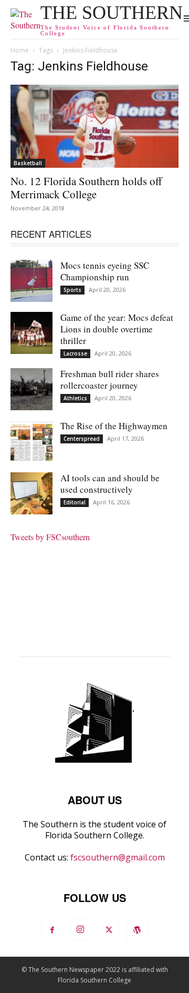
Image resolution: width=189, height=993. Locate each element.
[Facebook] (51, 930)
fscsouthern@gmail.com (117, 857)
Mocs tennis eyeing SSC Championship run (104, 271)
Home (19, 50)
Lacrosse (75, 353)
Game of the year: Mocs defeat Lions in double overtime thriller (116, 329)
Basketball (28, 163)
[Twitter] (108, 930)
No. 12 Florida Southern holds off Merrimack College (86, 187)
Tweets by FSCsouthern (50, 536)
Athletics (75, 398)
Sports (72, 289)
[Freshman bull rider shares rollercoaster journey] (31, 389)
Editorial (75, 502)
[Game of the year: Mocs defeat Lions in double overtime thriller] (31, 333)
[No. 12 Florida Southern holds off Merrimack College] (94, 126)
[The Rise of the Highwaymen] (31, 441)
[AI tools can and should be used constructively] (31, 493)
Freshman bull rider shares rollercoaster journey (109, 379)
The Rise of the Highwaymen (113, 426)
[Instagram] (80, 929)
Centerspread (82, 438)
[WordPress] (137, 930)
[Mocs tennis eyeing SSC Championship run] (31, 281)
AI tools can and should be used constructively (110, 483)
